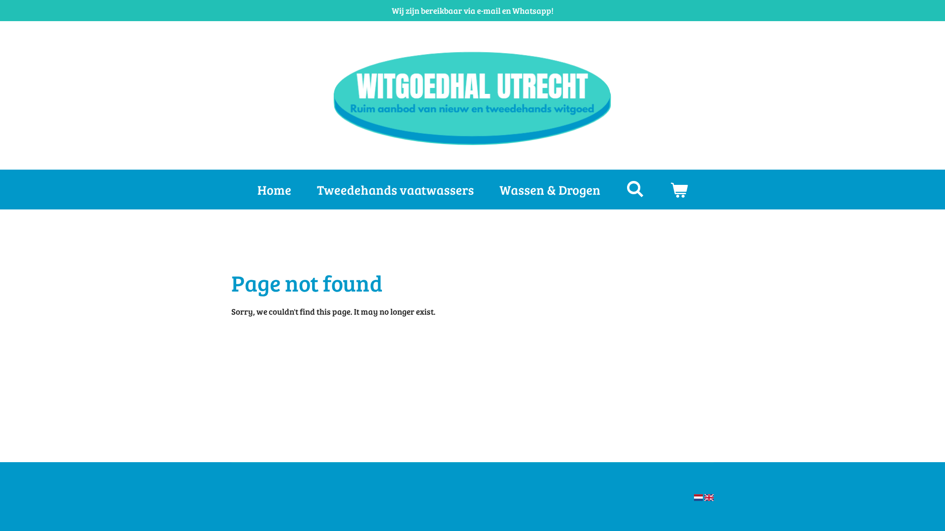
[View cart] (679, 189)
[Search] (635, 188)
